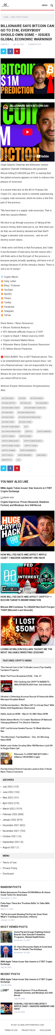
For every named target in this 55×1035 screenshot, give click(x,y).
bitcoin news (41, 403)
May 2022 (8, 797)
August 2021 (9, 847)
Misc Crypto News (19, 17)
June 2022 (8, 792)
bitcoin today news (10, 427)
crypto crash (8, 436)
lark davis (41, 455)
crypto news (25, 436)
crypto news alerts (33, 441)
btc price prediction (11, 431)
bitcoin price (7, 417)
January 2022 (9, 819)
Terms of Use (10, 862)
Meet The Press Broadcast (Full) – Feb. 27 (21, 676)
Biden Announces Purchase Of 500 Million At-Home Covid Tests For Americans (25, 893)
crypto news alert (10, 441)
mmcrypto (6, 460)
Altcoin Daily (7, 398)
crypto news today (10, 446)
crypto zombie (8, 450)
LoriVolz (5, 44)
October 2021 (10, 836)
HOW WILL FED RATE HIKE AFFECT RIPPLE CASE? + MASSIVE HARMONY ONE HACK (34, 1006)
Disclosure (8, 873)
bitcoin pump (8, 422)
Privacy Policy (10, 868)
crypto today (31, 446)
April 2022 (8, 803)
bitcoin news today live (34, 408)
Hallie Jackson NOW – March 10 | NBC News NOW (24, 714)
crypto (29, 431)
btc (26, 427)
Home (6, 17)
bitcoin (22, 398)
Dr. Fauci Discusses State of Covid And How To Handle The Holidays (33, 948)
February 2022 (10, 814)
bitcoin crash (37, 398)
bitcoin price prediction (29, 417)
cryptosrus (7, 455)
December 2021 (11, 825)
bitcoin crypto (8, 403)
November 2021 (11, 830)
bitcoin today (25, 422)
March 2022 (9, 808)
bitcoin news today (10, 408)
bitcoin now (7, 413)
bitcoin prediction (26, 413)
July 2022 (8, 786)
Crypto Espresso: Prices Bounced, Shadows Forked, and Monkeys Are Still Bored (33, 993)
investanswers (24, 455)
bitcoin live (26, 403)
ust (18, 460)
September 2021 (11, 842)
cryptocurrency (27, 450)
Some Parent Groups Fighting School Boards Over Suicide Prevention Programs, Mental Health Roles (32, 934)
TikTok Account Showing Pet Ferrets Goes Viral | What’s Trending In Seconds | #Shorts (24, 915)
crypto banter (43, 431)
